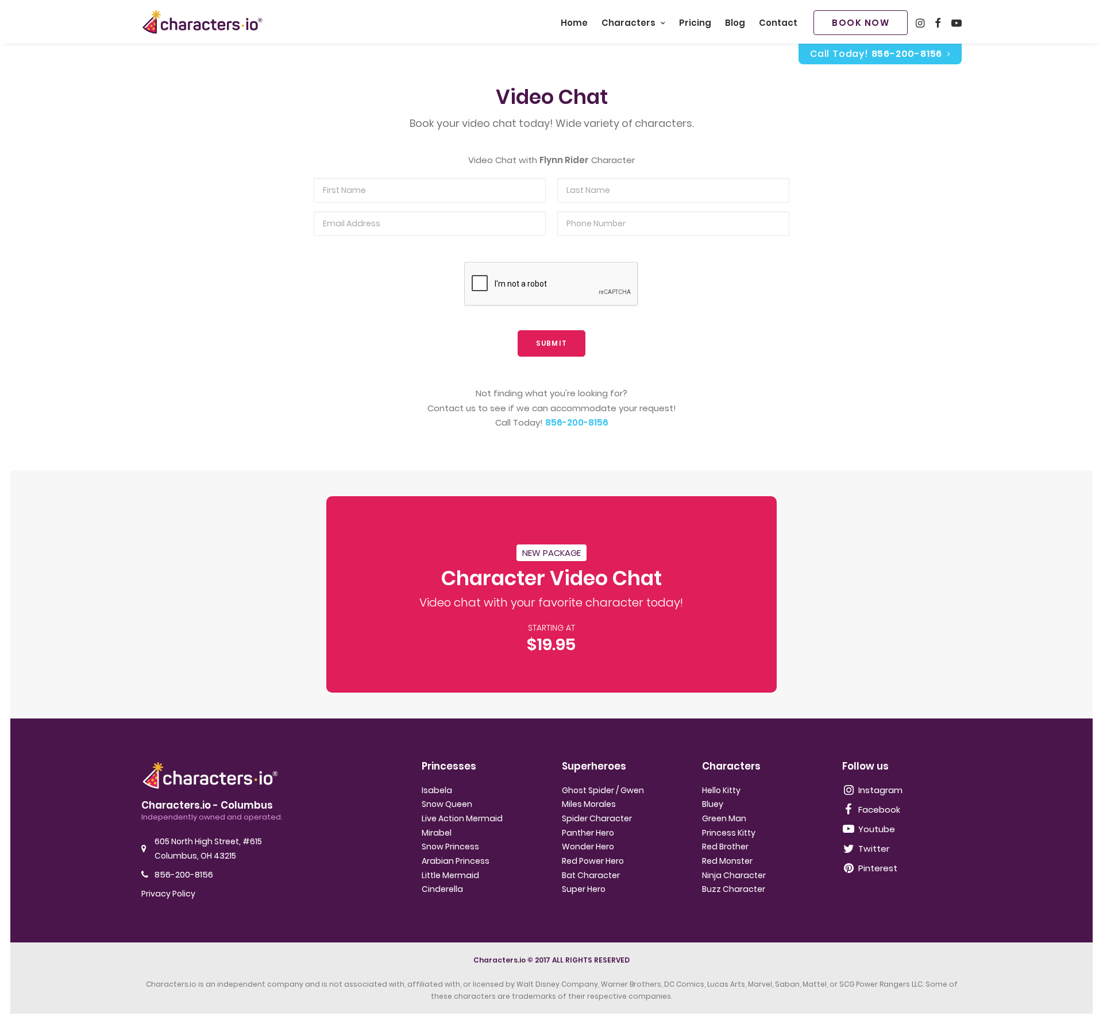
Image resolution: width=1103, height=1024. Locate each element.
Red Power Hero (593, 861)
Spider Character (597, 818)
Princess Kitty (728, 832)
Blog (735, 23)
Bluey (712, 804)
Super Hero (584, 889)
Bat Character (591, 875)
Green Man (724, 818)
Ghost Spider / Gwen (603, 790)
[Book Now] (551, 594)
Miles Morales (589, 804)
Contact (778, 23)
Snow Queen (447, 804)
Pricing (695, 23)
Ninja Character (734, 875)
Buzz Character (733, 889)
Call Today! (876, 53)
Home (574, 23)
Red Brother (725, 846)
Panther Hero (588, 832)
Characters (628, 23)
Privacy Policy (168, 893)
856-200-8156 (576, 422)
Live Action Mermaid (462, 818)
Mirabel (437, 832)
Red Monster (727, 861)
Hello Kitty (721, 790)
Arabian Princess (455, 861)
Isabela (437, 790)
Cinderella (442, 889)
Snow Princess (450, 846)
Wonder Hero (588, 846)
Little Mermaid (450, 875)
